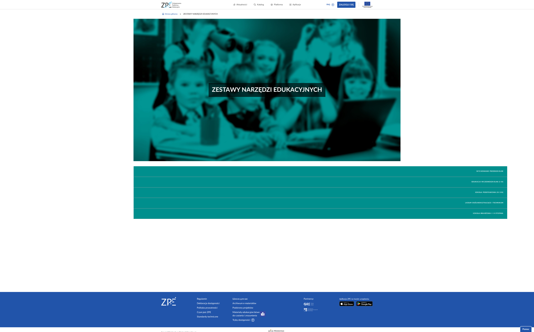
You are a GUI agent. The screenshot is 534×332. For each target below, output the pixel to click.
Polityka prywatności (207, 308)
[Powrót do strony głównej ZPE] (171, 4)
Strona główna (171, 14)
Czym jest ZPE (204, 312)
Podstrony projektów (243, 308)
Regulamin (202, 299)
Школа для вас (240, 299)
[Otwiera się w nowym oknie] (346, 304)
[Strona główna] (178, 301)
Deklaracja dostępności (208, 303)
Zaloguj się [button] (346, 5)
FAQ (328, 5)
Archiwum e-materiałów (244, 303)
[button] (333, 5)
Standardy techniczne (207, 317)
